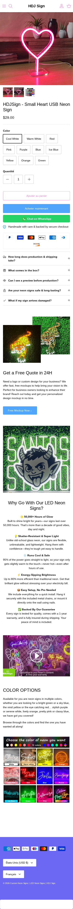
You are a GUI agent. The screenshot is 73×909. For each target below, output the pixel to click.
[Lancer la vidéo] (36, 655)
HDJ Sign (51, 883)
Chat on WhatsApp (38, 218)
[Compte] (61, 6)
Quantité (8, 171)
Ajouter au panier (36, 195)
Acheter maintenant (36, 208)
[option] (36, 48)
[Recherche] (12, 6)
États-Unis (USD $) (17, 862)
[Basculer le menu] (4, 6)
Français (11, 874)
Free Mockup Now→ (20, 410)
